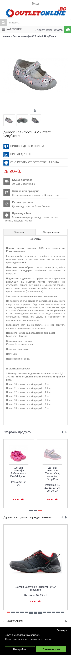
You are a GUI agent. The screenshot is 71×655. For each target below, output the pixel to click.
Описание (19, 232)
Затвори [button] (62, 630)
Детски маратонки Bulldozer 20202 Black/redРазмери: (36, 591)
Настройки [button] (19, 649)
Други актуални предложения (27, 517)
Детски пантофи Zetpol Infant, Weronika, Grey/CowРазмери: (52, 479)
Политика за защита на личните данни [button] (28, 639)
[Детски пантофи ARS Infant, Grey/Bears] (35, 75)
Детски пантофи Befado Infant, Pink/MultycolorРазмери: (18, 476)
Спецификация (51, 232)
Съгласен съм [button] (51, 649)
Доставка (36, 238)
